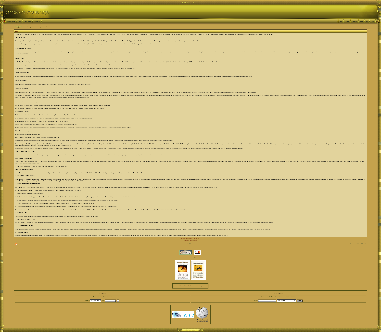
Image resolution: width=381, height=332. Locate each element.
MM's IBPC (37, 21)
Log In (192, 2)
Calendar (347, 21)
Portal (19, 21)
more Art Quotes (278, 293)
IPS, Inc (197, 238)
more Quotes (102, 293)
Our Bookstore (27, 21)
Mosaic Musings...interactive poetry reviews (34, 27)
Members (354, 21)
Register (196, 2)
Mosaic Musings (11, 21)
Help (367, 21)
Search (361, 21)
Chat (340, 21)
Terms (372, 21)
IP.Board (189, 238)
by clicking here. (63, 166)
